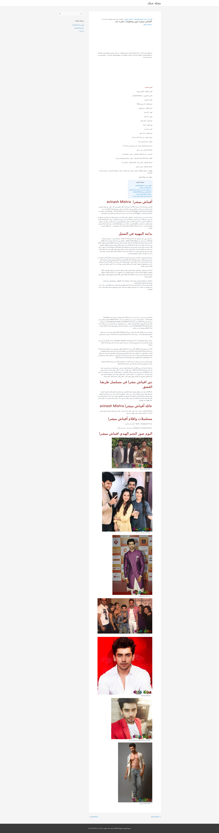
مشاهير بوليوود (147, 24)
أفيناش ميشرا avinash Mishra (143, 185)
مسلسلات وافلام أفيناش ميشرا (143, 194)
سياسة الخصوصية (79, 28)
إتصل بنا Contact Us (78, 25)
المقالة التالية (93, 817)
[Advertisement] (125, 40)
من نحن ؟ (81, 31)
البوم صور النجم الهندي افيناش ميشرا (142, 196)
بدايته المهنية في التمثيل (145, 187)
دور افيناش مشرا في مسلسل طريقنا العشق (140, 189)
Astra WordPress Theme (95, 828)
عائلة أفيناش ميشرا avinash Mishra (142, 192)
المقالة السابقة (156, 817)
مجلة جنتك (154, 3)
